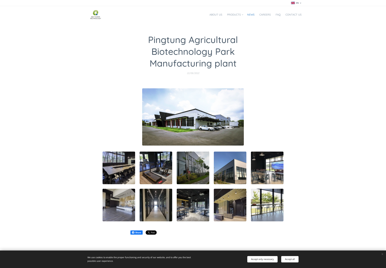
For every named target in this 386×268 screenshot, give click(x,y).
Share (138, 232)
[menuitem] (217, 14)
